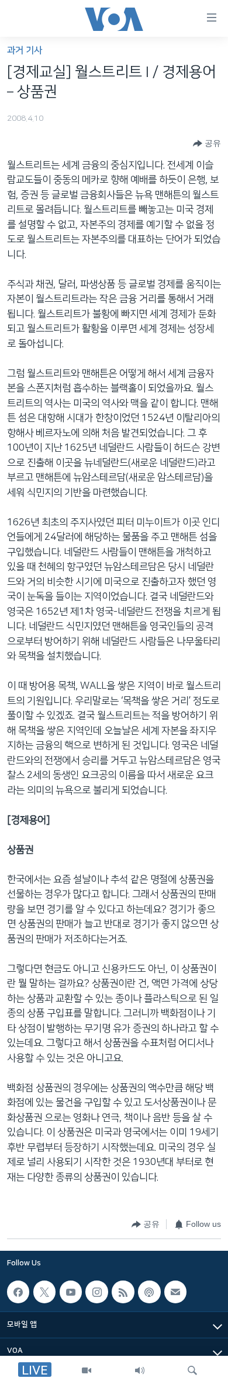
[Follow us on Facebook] (18, 1292)
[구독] (175, 1292)
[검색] (192, 1370)
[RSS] (123, 1292)
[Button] (207, 143)
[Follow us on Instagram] (96, 1292)
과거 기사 (24, 50)
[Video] (86, 1370)
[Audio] (139, 1370)
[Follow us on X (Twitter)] (44, 1292)
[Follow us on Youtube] (71, 1292)
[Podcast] (149, 1292)
